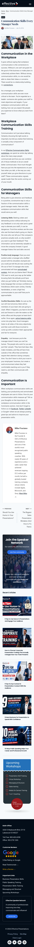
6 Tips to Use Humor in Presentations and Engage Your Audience (17, 620)
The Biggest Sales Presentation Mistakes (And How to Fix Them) (26, 518)
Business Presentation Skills (13, 879)
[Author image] (2, 28)
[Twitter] (14, 942)
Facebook (14, 409)
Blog (7, 11)
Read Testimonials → (10, 865)
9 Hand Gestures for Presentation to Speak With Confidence (17, 718)
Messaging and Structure (12, 889)
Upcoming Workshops (11, 893)
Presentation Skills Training (13, 886)
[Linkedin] (24, 942)
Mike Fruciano (10, 28)
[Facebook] (9, 942)
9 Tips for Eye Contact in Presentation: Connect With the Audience (15, 686)
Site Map (23, 934)
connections (8, 85)
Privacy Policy (13, 934)
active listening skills (23, 318)
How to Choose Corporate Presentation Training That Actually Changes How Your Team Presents (17, 652)
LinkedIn (28, 409)
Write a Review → (9, 869)
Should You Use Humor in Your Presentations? (8, 513)
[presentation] (17, 606)
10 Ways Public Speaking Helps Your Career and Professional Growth (17, 750)
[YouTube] (20, 942)
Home (3, 11)
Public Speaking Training (12, 882)
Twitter (21, 409)
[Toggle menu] (30, 4)
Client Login (17, 938)
